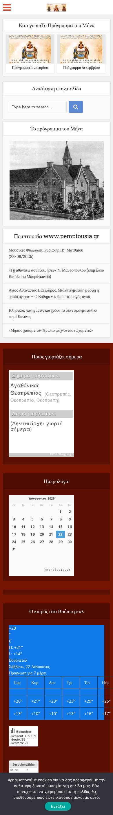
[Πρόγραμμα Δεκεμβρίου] (81, 48)
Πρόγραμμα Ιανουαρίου (30, 67)
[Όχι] (96, 794)
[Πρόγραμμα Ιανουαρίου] (30, 48)
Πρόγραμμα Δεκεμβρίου (81, 67)
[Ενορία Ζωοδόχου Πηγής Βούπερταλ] (56, 6)
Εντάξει (58, 806)
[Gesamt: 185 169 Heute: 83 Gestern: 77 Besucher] (23, 750)
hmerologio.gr (61, 453)
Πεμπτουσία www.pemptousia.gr (56, 236)
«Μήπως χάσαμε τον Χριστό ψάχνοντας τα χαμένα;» (51, 330)
